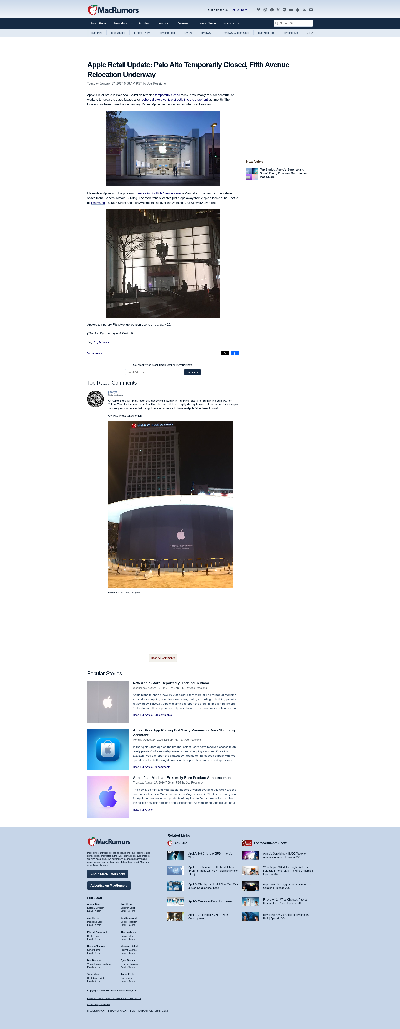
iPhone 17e (291, 32)
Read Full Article (143, 714)
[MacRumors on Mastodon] (284, 10)
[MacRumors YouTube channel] (291, 10)
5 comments (94, 353)
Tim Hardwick (128, 932)
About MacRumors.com (107, 874)
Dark (164, 1010)
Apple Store (101, 342)
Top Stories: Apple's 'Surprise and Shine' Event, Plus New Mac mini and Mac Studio (284, 173)
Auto (151, 1010)
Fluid (132, 1010)
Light (157, 1010)
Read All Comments (163, 657)
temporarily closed (167, 95)
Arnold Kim (93, 904)
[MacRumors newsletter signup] (311, 10)
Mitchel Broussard (97, 932)
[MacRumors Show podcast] (258, 10)
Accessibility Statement (98, 1004)
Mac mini (96, 32)
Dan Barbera (94, 960)
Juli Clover (93, 918)
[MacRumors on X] (278, 10)
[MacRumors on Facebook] (272, 10)
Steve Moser (93, 974)
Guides (144, 23)
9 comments (162, 767)
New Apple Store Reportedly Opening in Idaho (171, 683)
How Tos (163, 23)
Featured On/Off (96, 1010)
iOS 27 (188, 32)
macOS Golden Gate (236, 32)
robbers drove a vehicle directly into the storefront (174, 99)
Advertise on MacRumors (109, 885)
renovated (98, 202)
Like (127, 592)
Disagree (135, 592)
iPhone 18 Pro (142, 32)
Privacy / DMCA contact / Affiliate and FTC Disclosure (114, 998)
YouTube (181, 843)
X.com (98, 910)
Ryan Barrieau (128, 960)
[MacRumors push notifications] (298, 10)
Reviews (183, 23)
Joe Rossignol (156, 83)
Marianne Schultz (130, 946)
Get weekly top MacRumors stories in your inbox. (163, 364)
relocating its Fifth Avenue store (159, 193)
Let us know (239, 9)
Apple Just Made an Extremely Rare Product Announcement (182, 778)
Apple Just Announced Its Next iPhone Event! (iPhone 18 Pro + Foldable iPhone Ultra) (213, 871)
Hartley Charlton (96, 946)
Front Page (98, 23)
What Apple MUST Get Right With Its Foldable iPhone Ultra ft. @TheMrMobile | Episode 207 (288, 871)
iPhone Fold (167, 32)
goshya (112, 392)
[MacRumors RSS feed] (304, 10)
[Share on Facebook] (235, 353)
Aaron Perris (127, 974)
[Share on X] (225, 353)
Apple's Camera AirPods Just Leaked (210, 901)
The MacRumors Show (270, 843)
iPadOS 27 (208, 32)
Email (89, 910)
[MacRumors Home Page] (113, 10)
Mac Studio (118, 32)
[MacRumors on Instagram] (265, 10)
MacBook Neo (266, 32)
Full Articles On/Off (117, 1010)
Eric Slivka (126, 904)
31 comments (163, 714)
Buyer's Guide (206, 23)
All (310, 32)
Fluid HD (141, 1010)
